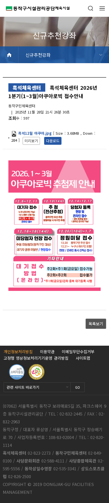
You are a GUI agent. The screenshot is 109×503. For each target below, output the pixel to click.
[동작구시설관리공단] (35, 8)
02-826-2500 (19, 476)
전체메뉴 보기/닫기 (102, 8)
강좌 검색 (90, 8)
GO (77, 387)
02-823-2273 (39, 453)
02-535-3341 (64, 468)
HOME (9, 54)
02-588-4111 (52, 461)
